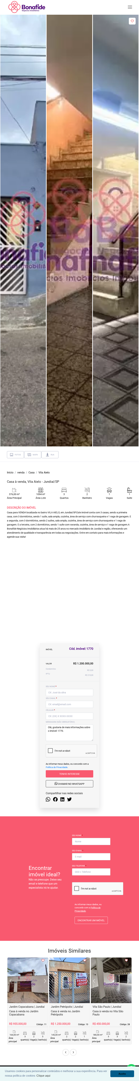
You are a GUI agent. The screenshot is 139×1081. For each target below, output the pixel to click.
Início (10, 472)
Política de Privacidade (56, 767)
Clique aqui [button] (43, 1075)
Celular (50, 710)
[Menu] (130, 7)
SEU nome (51, 686)
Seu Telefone (79, 866)
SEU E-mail (51, 698)
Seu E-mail (77, 851)
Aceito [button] (122, 1073)
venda (21, 472)
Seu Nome (77, 835)
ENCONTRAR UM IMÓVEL (91, 920)
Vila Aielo (44, 472)
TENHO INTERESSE (69, 774)
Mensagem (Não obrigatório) (60, 722)
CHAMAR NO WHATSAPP (70, 784)
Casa (31, 472)
